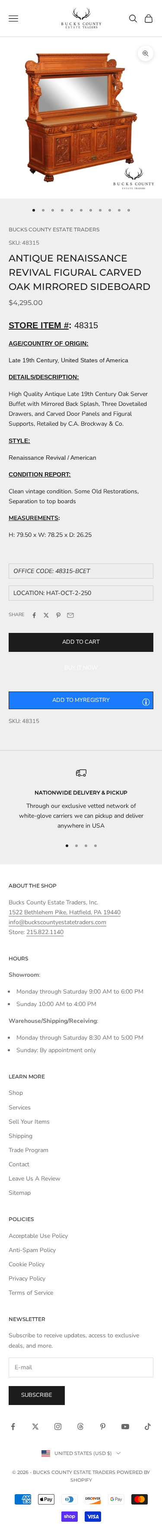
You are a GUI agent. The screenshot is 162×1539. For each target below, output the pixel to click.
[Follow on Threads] (80, 1426)
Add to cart (81, 642)
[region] (81, 799)
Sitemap (20, 1193)
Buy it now (81, 668)
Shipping (20, 1136)
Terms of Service (31, 1293)
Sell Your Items (29, 1122)
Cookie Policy (26, 1264)
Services (20, 1107)
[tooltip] (146, 702)
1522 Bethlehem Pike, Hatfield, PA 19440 (65, 912)
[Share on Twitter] (46, 615)
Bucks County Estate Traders (54, 229)
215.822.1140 (45, 932)
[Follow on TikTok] (147, 1426)
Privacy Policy (27, 1278)
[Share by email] (70, 615)
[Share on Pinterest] (58, 615)
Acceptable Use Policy (38, 1236)
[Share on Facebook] (34, 615)
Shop (16, 1093)
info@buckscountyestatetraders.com (57, 922)
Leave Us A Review (34, 1178)
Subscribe (36, 1395)
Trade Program (28, 1150)
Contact (19, 1164)
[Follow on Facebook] (13, 1426)
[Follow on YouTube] (125, 1426)
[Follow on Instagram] (58, 1426)
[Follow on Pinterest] (102, 1426)
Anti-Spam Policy (32, 1250)
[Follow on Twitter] (35, 1426)
